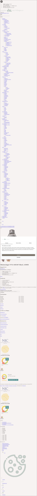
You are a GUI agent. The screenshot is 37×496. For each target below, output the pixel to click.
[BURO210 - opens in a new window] (31, 239)
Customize (18, 257)
